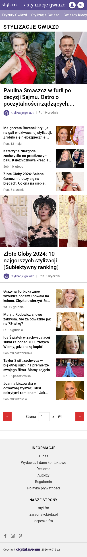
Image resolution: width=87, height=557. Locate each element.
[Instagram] (13, 536)
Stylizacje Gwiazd (45, 15)
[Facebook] (5, 536)
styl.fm (43, 508)
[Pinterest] (21, 536)
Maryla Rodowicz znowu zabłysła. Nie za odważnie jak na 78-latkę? (27, 319)
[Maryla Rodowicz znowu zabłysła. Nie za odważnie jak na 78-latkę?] (70, 322)
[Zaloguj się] (72, 5)
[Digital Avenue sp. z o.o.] (28, 549)
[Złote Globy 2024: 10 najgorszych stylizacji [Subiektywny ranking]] (43, 221)
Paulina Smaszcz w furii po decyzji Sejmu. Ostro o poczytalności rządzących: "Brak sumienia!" (37, 97)
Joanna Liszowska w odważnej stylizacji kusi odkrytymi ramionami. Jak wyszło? (24, 388)
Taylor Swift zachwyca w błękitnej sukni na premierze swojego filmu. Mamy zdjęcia (26, 365)
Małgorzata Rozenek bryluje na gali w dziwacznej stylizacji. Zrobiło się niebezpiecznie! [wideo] (27, 133)
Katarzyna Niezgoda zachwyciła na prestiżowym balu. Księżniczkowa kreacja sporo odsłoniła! (25, 156)
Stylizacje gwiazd (46, 5)
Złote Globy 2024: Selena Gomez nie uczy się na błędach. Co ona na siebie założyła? (24, 179)
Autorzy (43, 475)
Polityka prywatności (43, 488)
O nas (43, 456)
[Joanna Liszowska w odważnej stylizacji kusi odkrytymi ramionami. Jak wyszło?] (70, 391)
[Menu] (80, 5)
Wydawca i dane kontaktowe (43, 462)
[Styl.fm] (12, 5)
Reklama (43, 469)
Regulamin (43, 482)
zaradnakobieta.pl (43, 514)
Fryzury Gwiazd (14, 15)
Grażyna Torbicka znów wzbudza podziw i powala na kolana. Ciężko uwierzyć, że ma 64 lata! (26, 296)
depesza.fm (43, 521)
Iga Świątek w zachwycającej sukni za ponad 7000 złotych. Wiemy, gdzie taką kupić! (26, 342)
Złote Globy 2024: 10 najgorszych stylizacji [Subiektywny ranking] (31, 260)
